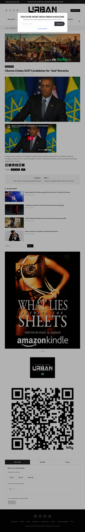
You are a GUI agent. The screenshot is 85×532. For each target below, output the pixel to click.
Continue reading (42, 28)
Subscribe (59, 24)
